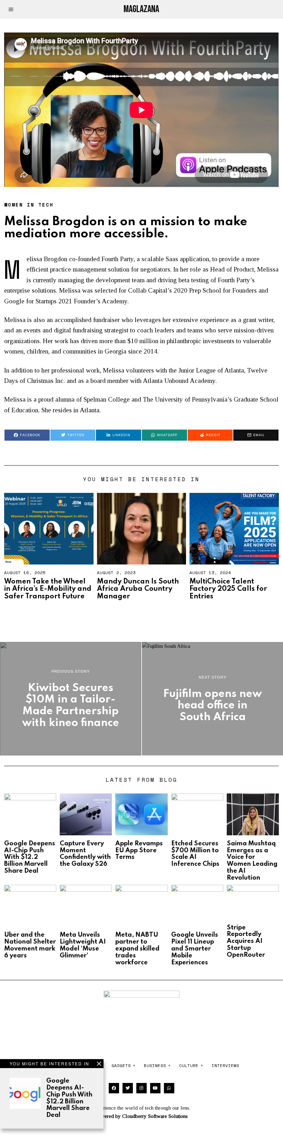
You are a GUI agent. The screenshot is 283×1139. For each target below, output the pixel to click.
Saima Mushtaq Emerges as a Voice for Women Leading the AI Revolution (252, 861)
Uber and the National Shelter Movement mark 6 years (30, 945)
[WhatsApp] (169, 1088)
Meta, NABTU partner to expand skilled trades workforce (137, 948)
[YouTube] (155, 1088)
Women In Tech (28, 204)
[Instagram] (141, 1088)
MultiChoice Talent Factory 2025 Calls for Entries (228, 589)
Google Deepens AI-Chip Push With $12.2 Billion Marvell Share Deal (69, 1098)
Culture (188, 1065)
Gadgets (121, 1065)
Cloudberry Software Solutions (155, 1116)
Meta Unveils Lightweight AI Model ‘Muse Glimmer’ (83, 945)
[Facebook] (114, 1088)
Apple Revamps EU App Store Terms (139, 851)
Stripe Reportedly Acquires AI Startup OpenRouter (246, 941)
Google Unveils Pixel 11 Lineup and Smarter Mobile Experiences (194, 948)
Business (155, 1065)
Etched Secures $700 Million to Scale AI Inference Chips (195, 854)
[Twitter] (128, 1088)
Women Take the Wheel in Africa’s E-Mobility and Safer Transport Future (47, 589)
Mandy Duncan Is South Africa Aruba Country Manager (138, 589)
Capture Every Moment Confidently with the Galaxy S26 (85, 854)
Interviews (225, 1065)
